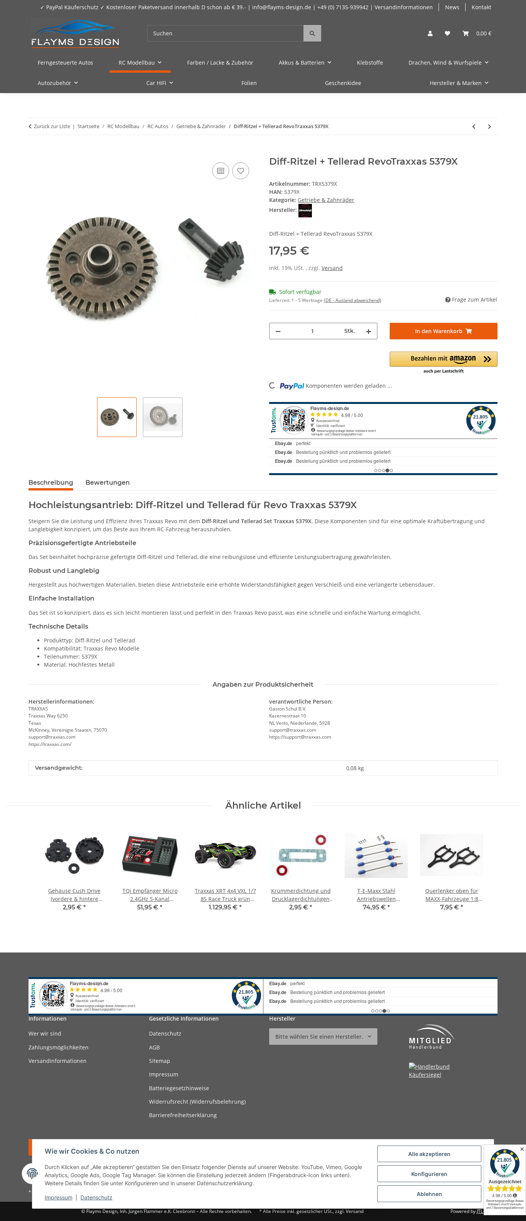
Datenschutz (96, 1197)
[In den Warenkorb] (34, 152)
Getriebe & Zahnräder (326, 200)
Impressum (58, 1197)
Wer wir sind (44, 1033)
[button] (430, 33)
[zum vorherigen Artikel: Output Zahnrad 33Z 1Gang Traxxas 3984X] (474, 126)
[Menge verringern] (278, 331)
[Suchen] (312, 33)
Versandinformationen (57, 1060)
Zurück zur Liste (52, 126)
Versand (332, 268)
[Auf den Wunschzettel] (240, 170)
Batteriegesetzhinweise (179, 1088)
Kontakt (481, 7)
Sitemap (159, 1060)
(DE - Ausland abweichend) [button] (352, 300)
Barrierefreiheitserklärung (183, 1115)
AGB (154, 1047)
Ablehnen (429, 1194)
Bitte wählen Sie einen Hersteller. (319, 1036)
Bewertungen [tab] (107, 482)
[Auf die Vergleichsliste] (220, 170)
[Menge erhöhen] (368, 331)
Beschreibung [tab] (50, 482)
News (452, 7)
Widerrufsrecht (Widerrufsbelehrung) (197, 1101)
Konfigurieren (429, 1174)
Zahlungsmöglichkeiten (58, 1047)
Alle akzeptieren (429, 1154)
